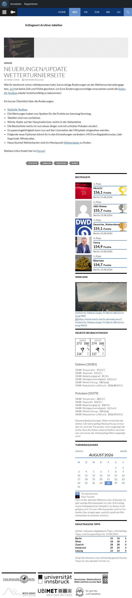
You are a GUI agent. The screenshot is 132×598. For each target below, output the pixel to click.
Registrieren (31, 3)
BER (75, 12)
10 (79, 475)
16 (123, 475)
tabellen (46, 163)
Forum (41, 150)
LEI (118, 12)
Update (8, 63)
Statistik (32, 163)
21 (108, 479)
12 (93, 475)
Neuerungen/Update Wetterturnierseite (35, 72)
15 (115, 475)
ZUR (97, 12)
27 (101, 483)
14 (108, 475)
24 (79, 483)
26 (93, 483)
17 (79, 479)
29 (115, 483)
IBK (108, 12)
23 (123, 479)
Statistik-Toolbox (17, 109)
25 (86, 483)
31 (79, 487)
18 (86, 479)
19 (93, 479)
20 (101, 479)
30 (123, 483)
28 (108, 483)
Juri (11, 88)
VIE (86, 12)
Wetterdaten (71, 142)
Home (62, 12)
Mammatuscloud (33, 79)
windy (75, 163)
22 (115, 479)
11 (86, 475)
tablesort (61, 163)
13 (101, 475)
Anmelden (15, 3)
